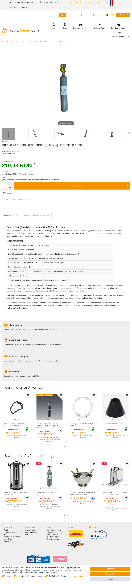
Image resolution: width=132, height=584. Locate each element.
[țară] (106, 15)
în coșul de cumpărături (71, 186)
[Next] (103, 87)
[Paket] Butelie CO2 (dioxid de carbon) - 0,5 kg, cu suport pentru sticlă (48, 425)
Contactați (111, 2)
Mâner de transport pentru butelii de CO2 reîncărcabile (15, 425)
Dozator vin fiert (80, 28)
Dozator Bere (99, 28)
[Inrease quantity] (10, 184)
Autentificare (30, 530)
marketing (21, 576)
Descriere (8, 215)
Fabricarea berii (118, 28)
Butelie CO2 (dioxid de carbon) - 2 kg (49, 493)
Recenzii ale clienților (41, 215)
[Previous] (29, 87)
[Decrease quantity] (10, 188)
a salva (110, 579)
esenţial (9, 576)
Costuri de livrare (10, 532)
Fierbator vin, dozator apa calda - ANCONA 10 (15, 493)
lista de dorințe (10, 193)
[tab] (8, 215)
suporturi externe (37, 576)
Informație (7, 541)
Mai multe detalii (22, 215)
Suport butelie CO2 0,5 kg (112, 424)
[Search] (62, 15)
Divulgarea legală (53, 537)
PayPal (52, 576)
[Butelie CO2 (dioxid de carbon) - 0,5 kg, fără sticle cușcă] (8, 134)
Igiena (64, 28)
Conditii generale (53, 539)
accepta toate (110, 569)
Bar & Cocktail (118, 37)
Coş (26, 534)
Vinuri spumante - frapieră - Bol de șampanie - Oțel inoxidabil (82, 493)
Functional (64, 576)
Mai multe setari (77, 576)
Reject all (110, 574)
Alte (54, 28)
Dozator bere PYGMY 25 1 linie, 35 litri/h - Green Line (114, 493)
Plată (6, 530)
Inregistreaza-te (31, 532)
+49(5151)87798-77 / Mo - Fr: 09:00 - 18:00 (84, 2)
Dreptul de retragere (54, 530)
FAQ (5, 534)
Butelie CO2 (33, 42)
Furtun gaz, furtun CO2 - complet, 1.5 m (82, 425)
